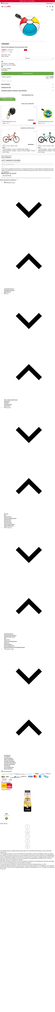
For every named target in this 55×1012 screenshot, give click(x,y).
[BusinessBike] (16, 774)
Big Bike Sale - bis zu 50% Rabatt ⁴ (27, 1)
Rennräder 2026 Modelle (9, 764)
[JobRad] (4, 774)
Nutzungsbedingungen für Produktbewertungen (14, 647)
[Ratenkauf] (45, 777)
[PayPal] (18, 777)
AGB (5, 638)
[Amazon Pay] (24, 777)
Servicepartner (7, 405)
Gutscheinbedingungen (9, 645)
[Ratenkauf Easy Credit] (4, 780)
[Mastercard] (35, 777)
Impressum (6, 642)
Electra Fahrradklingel (6, 157)
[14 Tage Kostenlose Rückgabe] (50, 77)
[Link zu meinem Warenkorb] (52, 6)
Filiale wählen (4, 70)
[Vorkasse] (11, 780)
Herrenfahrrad (7, 756)
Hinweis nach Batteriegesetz (10, 641)
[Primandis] (43, 774)
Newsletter (6, 402)
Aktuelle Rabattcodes (9, 525)
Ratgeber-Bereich (8, 516)
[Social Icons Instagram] (27, 836)
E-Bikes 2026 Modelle (9, 759)
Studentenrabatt (7, 519)
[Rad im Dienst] (48, 774)
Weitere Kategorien (8, 768)
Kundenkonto (7, 401)
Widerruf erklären (8, 644)
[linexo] (8, 777)
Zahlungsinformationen (9, 290)
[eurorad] (12, 777)
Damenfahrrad (7, 755)
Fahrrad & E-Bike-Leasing (9, 636)
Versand (11, 51)
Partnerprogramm (8, 522)
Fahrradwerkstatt (8, 404)
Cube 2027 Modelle (8, 758)
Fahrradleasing (7, 291)
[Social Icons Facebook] (27, 826)
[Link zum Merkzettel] (50, 7)
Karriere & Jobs (7, 521)
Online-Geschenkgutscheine (10, 518)
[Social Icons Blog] (27, 846)
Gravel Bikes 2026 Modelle (10, 762)
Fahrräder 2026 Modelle (9, 761)
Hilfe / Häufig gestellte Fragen (10, 399)
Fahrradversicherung (8, 633)
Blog (5, 515)
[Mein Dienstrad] (29, 774)
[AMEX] (40, 777)
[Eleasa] (36, 774)
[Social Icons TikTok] (27, 841)
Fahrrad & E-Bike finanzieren (10, 635)
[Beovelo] (3, 777)
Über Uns (6, 513)
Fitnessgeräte (7, 765)
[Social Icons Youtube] (27, 831)
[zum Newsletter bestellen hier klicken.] (2, 167)
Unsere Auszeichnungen (9, 524)
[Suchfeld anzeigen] (47, 7)
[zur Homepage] (7, 6)
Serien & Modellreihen (9, 767)
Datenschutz (7, 639)
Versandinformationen (9, 288)
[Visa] (30, 777)
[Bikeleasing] (10, 774)
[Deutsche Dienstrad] (23, 774)
